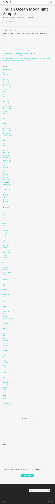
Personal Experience (8, 318)
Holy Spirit (5, 277)
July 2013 (5, 72)
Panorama (5, 313)
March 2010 (6, 150)
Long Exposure (6, 294)
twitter (4, 370)
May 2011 (5, 116)
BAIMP (5, 223)
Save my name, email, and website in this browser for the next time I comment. (23, 469)
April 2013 (5, 77)
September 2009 (7, 165)
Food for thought (7, 272)
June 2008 (5, 199)
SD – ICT (5, 343)
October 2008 (6, 189)
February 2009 (6, 179)
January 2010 (6, 155)
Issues (4, 284)
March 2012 (6, 101)
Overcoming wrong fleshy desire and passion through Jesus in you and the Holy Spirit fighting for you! (26, 58)
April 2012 (5, 99)
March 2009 (6, 177)
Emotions (5, 260)
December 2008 (7, 184)
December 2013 (7, 69)
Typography (6, 372)
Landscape (5, 289)
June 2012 (5, 94)
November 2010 (7, 130)
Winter (4, 389)
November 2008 (7, 187)
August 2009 (6, 167)
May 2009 (5, 174)
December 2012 (7, 84)
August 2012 (6, 89)
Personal (5, 316)
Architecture (6, 216)
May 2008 (5, 201)
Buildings (5, 233)
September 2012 (7, 86)
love (4, 296)
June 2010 (5, 143)
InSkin (4, 282)
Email (5, 452)
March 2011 (6, 121)
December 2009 (7, 157)
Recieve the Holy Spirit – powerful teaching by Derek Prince (17, 60)
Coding (5, 242)
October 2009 (6, 162)
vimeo (4, 379)
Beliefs (4, 225)
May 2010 (5, 145)
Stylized (5, 360)
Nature (5, 306)
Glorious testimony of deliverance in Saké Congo (14, 55)
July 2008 (5, 197)
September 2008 (7, 192)
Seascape (5, 345)
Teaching (5, 362)
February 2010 (6, 152)
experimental (6, 264)
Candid (4, 235)
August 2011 (6, 111)
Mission (5, 304)
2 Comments (10, 21)
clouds (4, 240)
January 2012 (6, 104)
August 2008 (6, 194)
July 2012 (5, 91)
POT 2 (4, 335)
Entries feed (6, 401)
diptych (5, 257)
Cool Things (6, 250)
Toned (4, 367)
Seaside (5, 348)
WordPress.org (6, 406)
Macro (4, 299)
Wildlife (5, 387)
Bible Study (5, 228)
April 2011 (5, 118)
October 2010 (6, 133)
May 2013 (5, 74)
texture (5, 365)
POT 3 (4, 338)
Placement (5, 326)
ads (4, 213)
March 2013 (6, 79)
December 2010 (7, 128)
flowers (5, 269)
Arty (4, 218)
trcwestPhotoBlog (10, 17)
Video (4, 377)
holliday (5, 274)
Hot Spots (5, 279)
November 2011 (7, 108)
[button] (51, 2)
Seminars (5, 350)
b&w (4, 220)
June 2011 (5, 113)
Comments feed (7, 403)
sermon (5, 353)
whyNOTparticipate (7, 382)
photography (6, 323)
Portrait (5, 328)
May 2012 (5, 96)
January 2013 (6, 81)
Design (5, 255)
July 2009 (5, 170)
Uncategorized (30, 17)
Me (4, 301)
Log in (4, 398)
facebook (5, 267)
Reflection (5, 340)
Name (5, 444)
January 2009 (6, 182)
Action (4, 211)
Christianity (5, 238)
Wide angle (5, 384)
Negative (5, 309)
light (4, 291)
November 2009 (7, 160)
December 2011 (7, 106)
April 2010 (5, 148)
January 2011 (6, 126)
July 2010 (5, 140)
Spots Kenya (6, 357)
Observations (6, 311)
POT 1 (4, 333)
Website (5, 460)
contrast (5, 247)
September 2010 (7, 135)
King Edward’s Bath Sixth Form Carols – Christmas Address (17, 51)
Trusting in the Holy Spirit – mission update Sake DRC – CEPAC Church (19, 53)
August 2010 (6, 138)
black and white (6, 230)
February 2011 (6, 123)
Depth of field (6, 252)
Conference (6, 245)
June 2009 (5, 172)
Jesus (4, 286)
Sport (4, 355)
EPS (4, 262)
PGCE (4, 321)
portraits (5, 331)
